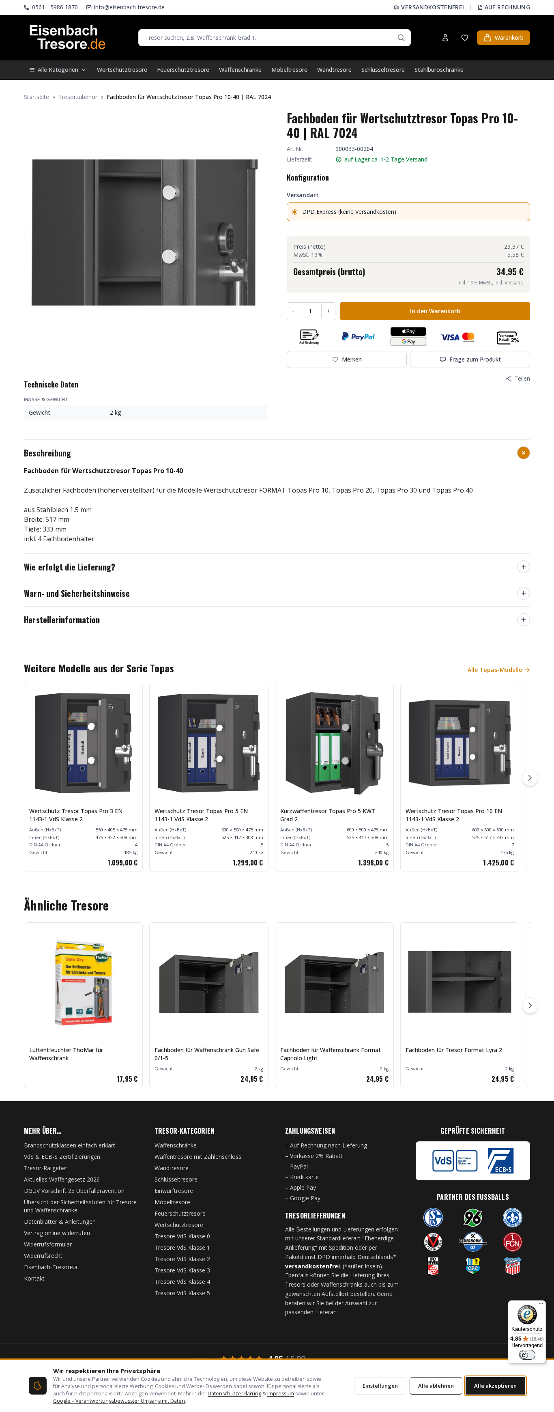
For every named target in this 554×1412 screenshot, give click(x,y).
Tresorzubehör (77, 97)
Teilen (522, 378)
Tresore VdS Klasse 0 (182, 1236)
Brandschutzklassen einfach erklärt (69, 1145)
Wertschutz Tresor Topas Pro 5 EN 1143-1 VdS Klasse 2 (201, 815)
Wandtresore (334, 69)
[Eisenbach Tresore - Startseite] (67, 38)
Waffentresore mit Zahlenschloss (198, 1156)
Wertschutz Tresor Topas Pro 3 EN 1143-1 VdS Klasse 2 (75, 815)
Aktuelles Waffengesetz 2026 (62, 1179)
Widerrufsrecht (43, 1255)
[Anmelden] (445, 37)
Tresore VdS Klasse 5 (182, 1293)
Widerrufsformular (48, 1244)
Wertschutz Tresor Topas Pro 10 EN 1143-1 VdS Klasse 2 (454, 815)
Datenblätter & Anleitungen (60, 1221)
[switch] (527, 1355)
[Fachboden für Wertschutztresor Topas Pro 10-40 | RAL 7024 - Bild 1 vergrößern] (145, 232)
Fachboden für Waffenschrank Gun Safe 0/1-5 (207, 1054)
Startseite (36, 97)
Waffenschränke (240, 69)
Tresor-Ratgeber (45, 1168)
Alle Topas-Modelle (495, 670)
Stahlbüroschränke (439, 69)
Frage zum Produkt (475, 359)
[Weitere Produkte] (530, 778)
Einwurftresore (174, 1191)
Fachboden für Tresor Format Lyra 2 (454, 1050)
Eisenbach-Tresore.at (51, 1267)
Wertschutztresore (122, 69)
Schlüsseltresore (383, 69)
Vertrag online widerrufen (57, 1233)
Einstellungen (380, 1385)
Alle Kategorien (58, 69)
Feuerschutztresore (183, 69)
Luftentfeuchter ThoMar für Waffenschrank (66, 1054)
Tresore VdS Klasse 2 (182, 1259)
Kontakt (34, 1278)
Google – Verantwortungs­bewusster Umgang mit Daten (119, 1400)
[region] (277, 778)
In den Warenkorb (435, 311)
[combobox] (274, 37)
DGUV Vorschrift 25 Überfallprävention (74, 1191)
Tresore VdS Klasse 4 (182, 1281)
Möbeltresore (289, 69)
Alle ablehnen (436, 1385)
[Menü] (541, 1305)
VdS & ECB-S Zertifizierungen (62, 1156)
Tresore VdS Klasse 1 (182, 1247)
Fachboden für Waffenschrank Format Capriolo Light (330, 1054)
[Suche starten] (401, 37)
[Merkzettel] (464, 37)
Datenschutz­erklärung (234, 1393)
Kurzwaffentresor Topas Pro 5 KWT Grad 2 (327, 815)
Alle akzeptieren (495, 1385)
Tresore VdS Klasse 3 (182, 1270)
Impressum (280, 1393)
